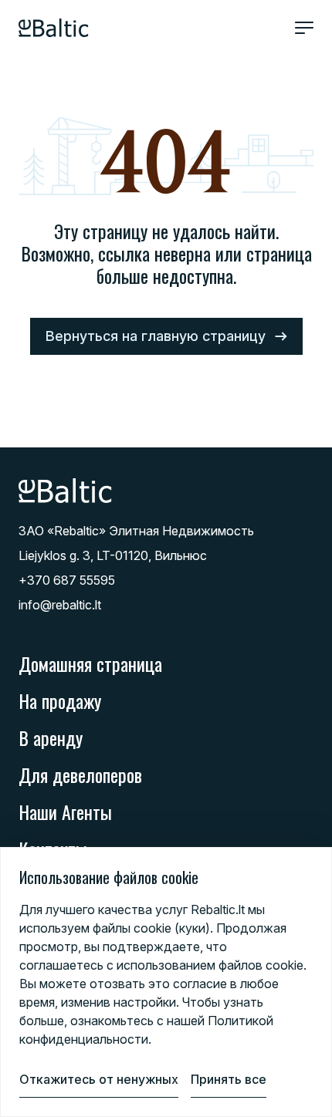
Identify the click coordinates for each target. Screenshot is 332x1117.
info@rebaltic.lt (60, 604)
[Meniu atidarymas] (304, 28)
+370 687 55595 (67, 580)
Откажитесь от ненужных (98, 1079)
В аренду (51, 737)
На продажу (60, 700)
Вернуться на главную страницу (156, 336)
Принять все (228, 1079)
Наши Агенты (65, 811)
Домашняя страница (90, 663)
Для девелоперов (80, 774)
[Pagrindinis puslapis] (54, 28)
